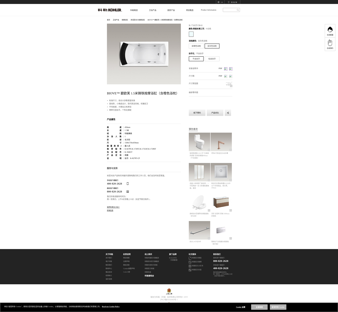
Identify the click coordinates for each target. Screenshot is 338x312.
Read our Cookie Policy (111, 307)
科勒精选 (134, 10)
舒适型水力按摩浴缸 (138, 20)
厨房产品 (171, 10)
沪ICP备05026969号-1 (169, 300)
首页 (108, 20)
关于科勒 (109, 254)
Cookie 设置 (126, 272)
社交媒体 (192, 254)
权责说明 (127, 254)
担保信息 (110, 210)
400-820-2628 (220, 268)
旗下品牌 (173, 254)
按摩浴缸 (125, 20)
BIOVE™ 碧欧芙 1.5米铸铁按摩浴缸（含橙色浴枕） (166, 20)
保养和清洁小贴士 (113, 207)
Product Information (208, 10)
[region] (169, 307)
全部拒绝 (259, 307)
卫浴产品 (152, 10)
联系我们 (217, 254)
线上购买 (148, 254)
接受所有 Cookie (278, 307)
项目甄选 (189, 10)
